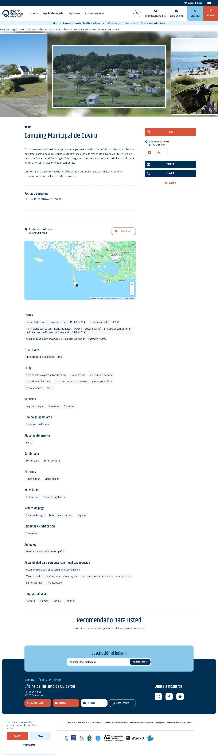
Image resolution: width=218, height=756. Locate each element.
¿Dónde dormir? (113, 23)
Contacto (91, 703)
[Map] (80, 270)
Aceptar (17, 736)
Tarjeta (158, 152)
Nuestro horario (122, 703)
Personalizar (29, 745)
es (209, 3)
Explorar (34, 14)
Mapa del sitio (187, 722)
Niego (40, 736)
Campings (130, 23)
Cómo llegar (126, 231)
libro (170, 132)
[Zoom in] (132, 284)
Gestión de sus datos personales (141, 722)
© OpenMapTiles (96, 298)
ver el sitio (170, 183)
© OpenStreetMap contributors (116, 298)
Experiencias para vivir (53, 14)
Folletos (62, 703)
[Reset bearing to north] (132, 293)
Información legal (94, 722)
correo (170, 164)
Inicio (55, 23)
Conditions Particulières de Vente (116, 722)
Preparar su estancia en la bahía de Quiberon (81, 23)
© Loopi (132, 298)
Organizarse (74, 14)
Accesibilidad (193, 3)
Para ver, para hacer (94, 14)
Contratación (80, 722)
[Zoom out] (132, 289)
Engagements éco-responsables (167, 722)
